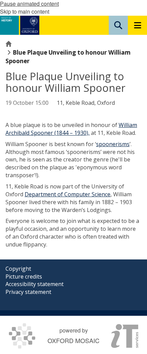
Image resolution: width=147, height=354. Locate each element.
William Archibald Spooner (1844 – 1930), (71, 129)
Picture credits (23, 276)
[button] (118, 25)
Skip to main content (24, 11)
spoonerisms (113, 144)
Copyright (18, 268)
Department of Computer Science (67, 194)
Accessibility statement (34, 284)
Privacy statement (28, 292)
